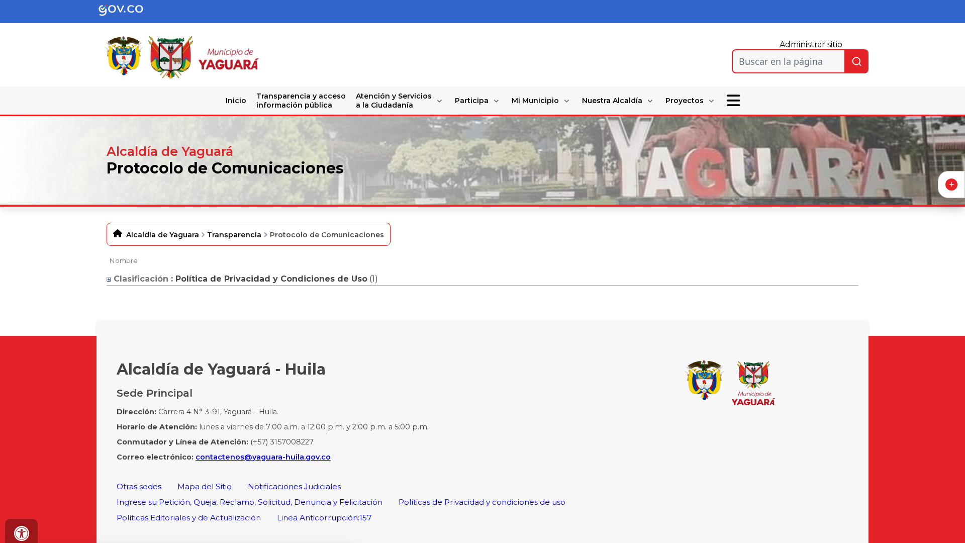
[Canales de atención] (951, 184)
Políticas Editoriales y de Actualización (189, 517)
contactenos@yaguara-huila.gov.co (263, 457)
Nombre (123, 260)
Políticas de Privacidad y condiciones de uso (482, 502)
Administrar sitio (811, 44)
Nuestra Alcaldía (612, 100)
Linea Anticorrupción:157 (324, 517)
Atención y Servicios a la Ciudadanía (394, 101)
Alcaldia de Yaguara (162, 234)
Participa (472, 100)
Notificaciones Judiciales (294, 486)
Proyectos (684, 100)
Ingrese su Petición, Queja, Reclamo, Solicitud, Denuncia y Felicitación (249, 502)
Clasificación (139, 279)
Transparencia (234, 234)
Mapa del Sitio (204, 486)
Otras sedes (139, 486)
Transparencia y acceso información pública (301, 101)
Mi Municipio (535, 100)
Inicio (236, 100)
